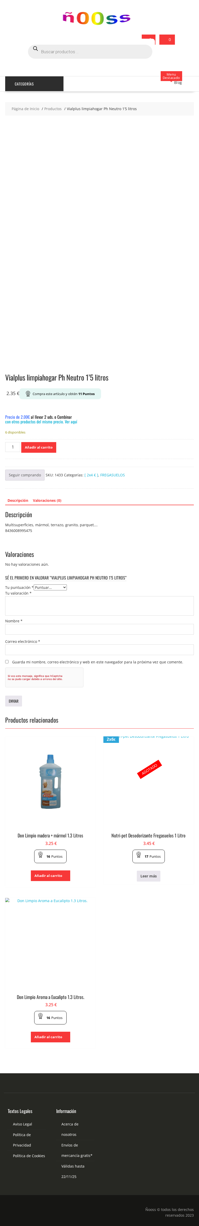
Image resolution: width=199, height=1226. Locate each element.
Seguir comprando (25, 474)
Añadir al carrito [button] (48, 875)
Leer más (148, 876)
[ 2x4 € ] (91, 474)
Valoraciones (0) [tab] (47, 500)
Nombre (14, 620)
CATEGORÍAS (24, 83)
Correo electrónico (22, 641)
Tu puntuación (19, 587)
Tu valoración (18, 593)
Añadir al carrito (39, 447)
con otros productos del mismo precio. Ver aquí (41, 421)
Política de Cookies (29, 1155)
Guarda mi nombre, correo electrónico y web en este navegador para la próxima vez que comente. (97, 661)
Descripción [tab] (18, 500)
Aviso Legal (22, 1124)
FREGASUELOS (112, 474)
